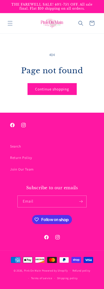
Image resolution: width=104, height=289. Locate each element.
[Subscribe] (80, 201)
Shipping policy (67, 278)
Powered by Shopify (55, 270)
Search (15, 146)
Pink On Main (32, 270)
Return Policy (21, 157)
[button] (10, 23)
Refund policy (81, 270)
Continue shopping (52, 89)
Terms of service (41, 278)
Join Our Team (22, 169)
